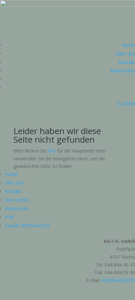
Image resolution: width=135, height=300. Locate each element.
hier (52, 151)
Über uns (125, 53)
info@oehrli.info (118, 280)
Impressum (17, 208)
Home (128, 45)
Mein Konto (122, 71)
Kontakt (126, 62)
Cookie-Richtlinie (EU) (27, 225)
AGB (9, 217)
